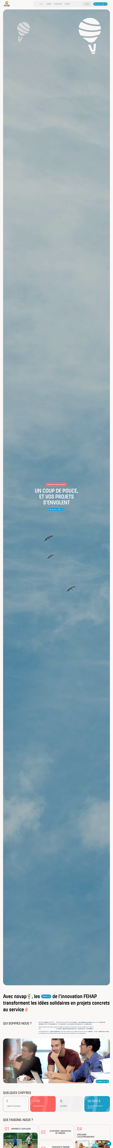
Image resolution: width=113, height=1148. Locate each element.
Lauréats (67, 4)
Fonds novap (58, 4)
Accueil (40, 4)
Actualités (48, 4)
